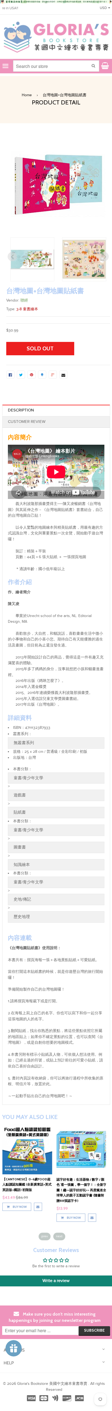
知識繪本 (22, 864)
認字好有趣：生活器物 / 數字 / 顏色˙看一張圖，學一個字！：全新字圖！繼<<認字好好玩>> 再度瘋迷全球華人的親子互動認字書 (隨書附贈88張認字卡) (81, 1190)
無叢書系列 (24, 743)
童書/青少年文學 (28, 778)
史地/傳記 (22, 899)
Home (27, 95)
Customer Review (26, 421)
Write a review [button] (56, 1280)
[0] (10, 375)
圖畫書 (20, 847)
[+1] (53, 375)
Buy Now (19, 1207)
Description (21, 410)
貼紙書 (20, 812)
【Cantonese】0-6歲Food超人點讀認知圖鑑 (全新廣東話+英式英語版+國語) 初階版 (26, 1184)
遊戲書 (20, 795)
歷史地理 (22, 916)
